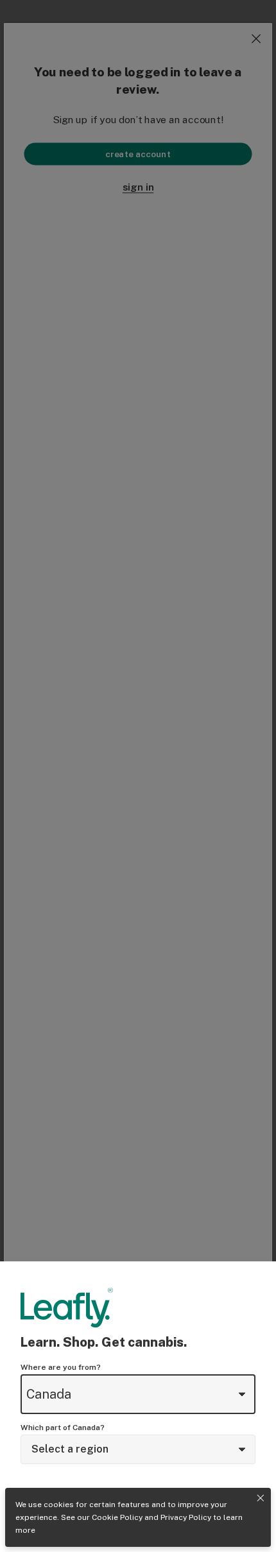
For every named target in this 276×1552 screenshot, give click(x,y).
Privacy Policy (185, 1517)
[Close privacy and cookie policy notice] (260, 1498)
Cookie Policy (117, 1517)
